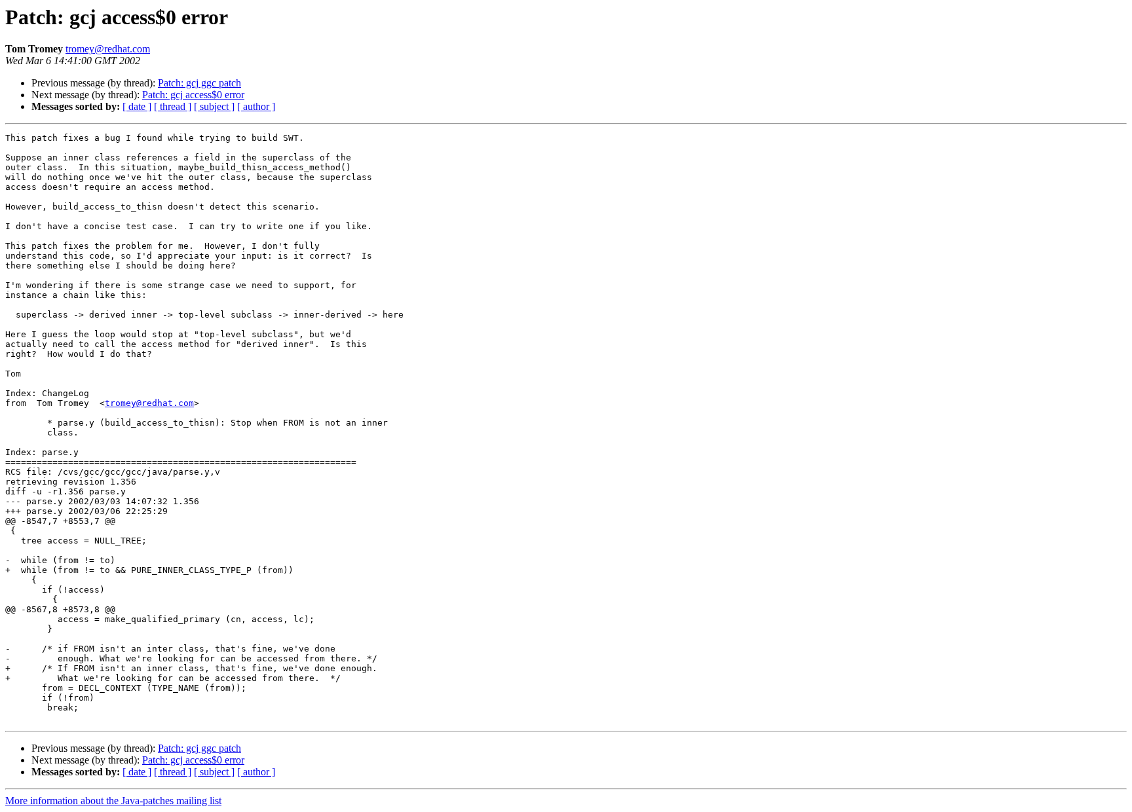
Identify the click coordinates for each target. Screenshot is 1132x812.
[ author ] (256, 106)
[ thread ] (172, 106)
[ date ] (137, 106)
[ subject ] (214, 106)
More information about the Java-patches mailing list (113, 800)
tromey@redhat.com (108, 48)
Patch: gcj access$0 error (193, 94)
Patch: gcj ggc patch (199, 82)
